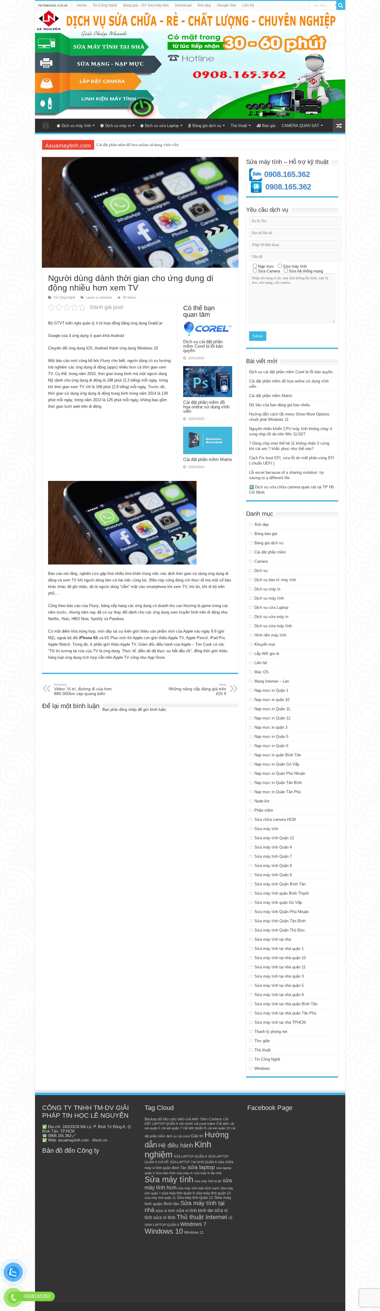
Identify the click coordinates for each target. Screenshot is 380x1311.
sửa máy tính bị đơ (207, 1181)
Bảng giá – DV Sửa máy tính (146, 5)
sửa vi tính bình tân (194, 1210)
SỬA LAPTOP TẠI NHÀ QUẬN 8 (193, 1162)
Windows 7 (193, 1224)
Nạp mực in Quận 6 (271, 746)
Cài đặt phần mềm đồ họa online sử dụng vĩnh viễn (206, 407)
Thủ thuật (239, 125)
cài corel (186, 1124)
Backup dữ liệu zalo (161, 1119)
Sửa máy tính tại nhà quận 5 (279, 985)
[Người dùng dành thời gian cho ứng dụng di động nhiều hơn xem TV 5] (122, 522)
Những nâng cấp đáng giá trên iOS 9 (197, 689)
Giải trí (197, 1136)
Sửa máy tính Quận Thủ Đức (279, 930)
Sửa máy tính (266, 829)
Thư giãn (262, 1041)
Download (183, 5)
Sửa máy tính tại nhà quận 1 (279, 948)
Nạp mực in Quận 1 (271, 690)
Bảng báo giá (265, 533)
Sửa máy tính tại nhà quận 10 (280, 958)
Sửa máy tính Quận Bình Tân (279, 884)
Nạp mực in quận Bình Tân (277, 755)
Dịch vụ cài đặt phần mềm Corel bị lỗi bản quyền (203, 346)
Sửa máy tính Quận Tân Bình (279, 921)
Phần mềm (263, 810)
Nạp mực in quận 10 (271, 699)
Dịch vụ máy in (118, 125)
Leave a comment (99, 297)
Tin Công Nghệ (105, 5)
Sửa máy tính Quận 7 (273, 856)
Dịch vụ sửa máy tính (273, 626)
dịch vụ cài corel (178, 1136)
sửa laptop (201, 1167)
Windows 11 (194, 1232)
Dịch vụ (260, 570)
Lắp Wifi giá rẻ (266, 653)
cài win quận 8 (194, 1128)
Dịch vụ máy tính (76, 125)
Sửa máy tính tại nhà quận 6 (279, 994)
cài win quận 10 (219, 1128)
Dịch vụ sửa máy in (271, 616)
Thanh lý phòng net (270, 1031)
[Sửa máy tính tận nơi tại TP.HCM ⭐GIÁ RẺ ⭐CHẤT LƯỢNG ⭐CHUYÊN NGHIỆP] (190, 64)
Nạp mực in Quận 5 (271, 736)
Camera (261, 561)
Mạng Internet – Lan (271, 681)
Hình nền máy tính (270, 635)
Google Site (226, 5)
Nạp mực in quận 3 (270, 727)
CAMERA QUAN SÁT (300, 125)
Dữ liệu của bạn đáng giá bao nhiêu (279, 405)
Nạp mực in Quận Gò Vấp (276, 764)
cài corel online (204, 1123)
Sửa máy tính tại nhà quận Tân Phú (285, 1013)
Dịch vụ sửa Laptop (162, 125)
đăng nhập (128, 709)
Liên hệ (248, 5)
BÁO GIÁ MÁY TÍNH (193, 1119)
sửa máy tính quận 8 (178, 1193)
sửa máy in (185, 1173)
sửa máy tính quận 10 (213, 1193)
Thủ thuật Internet (202, 1217)
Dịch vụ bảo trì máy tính (275, 580)
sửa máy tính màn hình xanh (198, 1188)
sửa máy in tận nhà (207, 1173)
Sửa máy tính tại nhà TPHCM (280, 1022)
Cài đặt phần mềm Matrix (116, 144)
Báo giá (268, 125)
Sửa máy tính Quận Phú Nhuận (281, 911)
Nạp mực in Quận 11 (272, 709)
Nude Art (261, 801)
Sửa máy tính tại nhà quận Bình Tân (285, 1004)
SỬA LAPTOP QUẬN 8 (190, 1156)
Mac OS (261, 672)
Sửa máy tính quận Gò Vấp (278, 902)
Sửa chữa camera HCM (275, 819)
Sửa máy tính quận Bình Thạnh (281, 893)
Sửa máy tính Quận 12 (274, 838)
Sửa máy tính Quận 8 (273, 865)
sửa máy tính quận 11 (160, 1197)
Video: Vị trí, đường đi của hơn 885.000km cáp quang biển (83, 689)
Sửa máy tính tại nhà (272, 939)
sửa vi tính (165, 1210)
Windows (262, 1068)
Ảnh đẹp (204, 5)
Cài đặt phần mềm (270, 552)
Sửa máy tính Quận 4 (273, 847)
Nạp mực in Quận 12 (272, 718)
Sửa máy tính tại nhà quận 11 (279, 967)
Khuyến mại (264, 644)
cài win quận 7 (171, 1128)
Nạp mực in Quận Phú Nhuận (279, 773)
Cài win (222, 1124)
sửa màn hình (165, 1173)
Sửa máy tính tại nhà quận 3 (279, 976)
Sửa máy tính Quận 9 (273, 875)
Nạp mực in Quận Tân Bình (278, 782)
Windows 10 (164, 1231)
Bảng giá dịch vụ (206, 125)
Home (82, 5)
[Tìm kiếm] (340, 5)
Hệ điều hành (175, 1145)
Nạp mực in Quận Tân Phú (277, 792)
